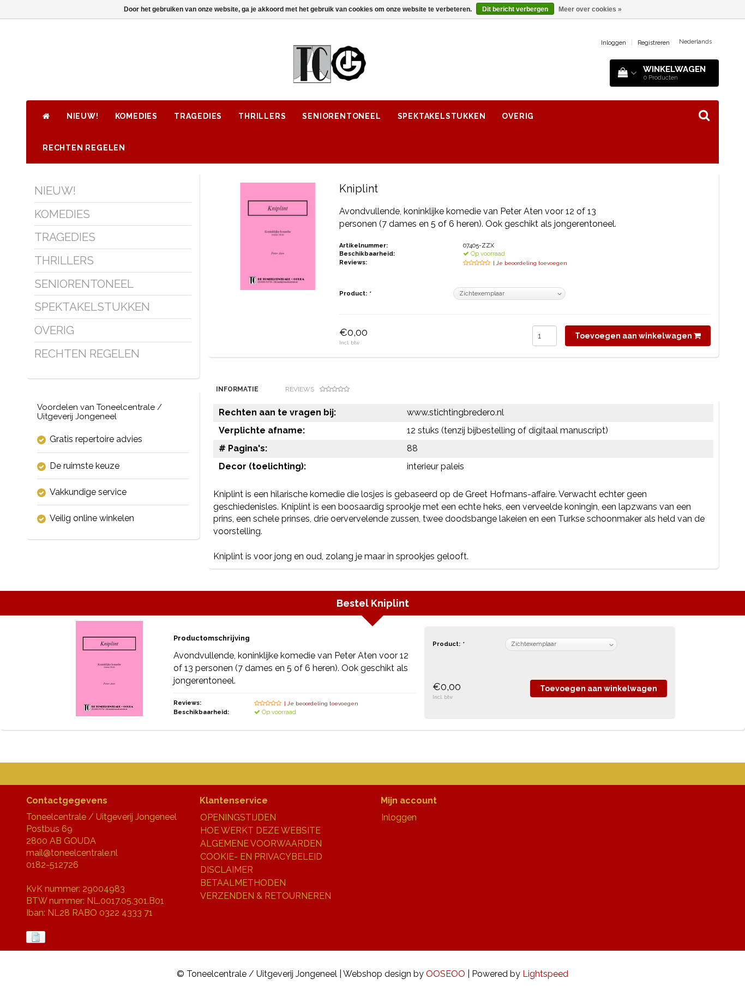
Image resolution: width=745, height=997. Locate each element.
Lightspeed (545, 974)
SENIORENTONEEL (341, 116)
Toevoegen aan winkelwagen (634, 335)
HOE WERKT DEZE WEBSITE (260, 830)
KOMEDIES (136, 116)
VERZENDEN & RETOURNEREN (265, 896)
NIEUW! (83, 116)
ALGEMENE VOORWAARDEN (261, 843)
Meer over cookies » (590, 9)
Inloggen (613, 42)
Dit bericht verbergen (515, 9)
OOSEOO (445, 974)
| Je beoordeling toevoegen (530, 263)
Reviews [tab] (299, 389)
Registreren (654, 42)
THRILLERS (262, 116)
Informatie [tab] (237, 389)
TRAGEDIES (198, 116)
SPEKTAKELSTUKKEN (442, 116)
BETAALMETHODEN (243, 883)
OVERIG (518, 116)
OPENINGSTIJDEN (238, 817)
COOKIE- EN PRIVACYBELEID (261, 856)
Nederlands (695, 41)
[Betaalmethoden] (36, 937)
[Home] (46, 116)
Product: (354, 293)
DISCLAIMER (226, 870)
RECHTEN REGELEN (84, 147)
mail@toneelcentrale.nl (72, 853)
